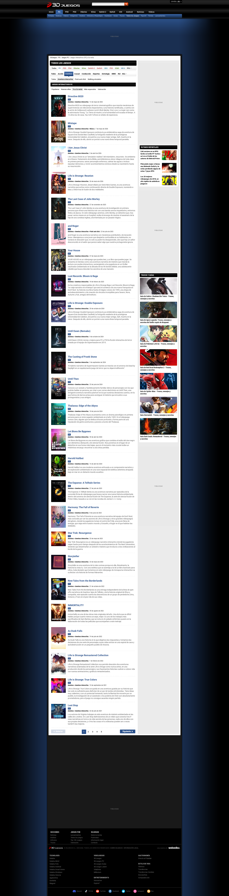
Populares (55, 89)
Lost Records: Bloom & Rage (83, 276)
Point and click (80, 79)
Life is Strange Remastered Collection (88, 655)
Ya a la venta (77, 89)
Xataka (52, 858)
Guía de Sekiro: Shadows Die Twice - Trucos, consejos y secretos (157, 297)
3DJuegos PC (99, 861)
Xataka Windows (56, 872)
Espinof (97, 883)
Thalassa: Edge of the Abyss (83, 405)
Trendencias (143, 869)
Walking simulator (94, 79)
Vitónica (141, 867)
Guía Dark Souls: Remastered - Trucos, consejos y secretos (158, 437)
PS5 (67, 12)
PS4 (74, 12)
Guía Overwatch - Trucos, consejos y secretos (157, 415)
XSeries (83, 12)
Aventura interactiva (65, 79)
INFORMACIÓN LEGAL (131, 848)
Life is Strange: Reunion (80, 175)
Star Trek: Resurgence (80, 533)
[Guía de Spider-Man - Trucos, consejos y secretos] (158, 381)
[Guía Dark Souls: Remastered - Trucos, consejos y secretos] (158, 426)
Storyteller (73, 556)
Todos (53, 79)
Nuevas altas (66, 89)
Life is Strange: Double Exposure (85, 303)
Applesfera (54, 878)
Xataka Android (55, 867)
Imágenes (74, 16)
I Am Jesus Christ (77, 147)
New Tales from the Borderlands (85, 580)
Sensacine (98, 880)
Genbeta (53, 881)
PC (59, 12)
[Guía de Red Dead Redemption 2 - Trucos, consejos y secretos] (158, 357)
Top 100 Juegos (76, 840)
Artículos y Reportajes (95, 16)
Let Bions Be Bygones (79, 431)
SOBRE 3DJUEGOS (116, 848)
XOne (93, 12)
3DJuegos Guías (100, 864)
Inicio (51, 12)
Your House (74, 250)
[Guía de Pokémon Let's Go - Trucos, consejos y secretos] (158, 333)
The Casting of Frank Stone (82, 356)
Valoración (102, 89)
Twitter (128, 891)
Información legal (97, 840)
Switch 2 (102, 12)
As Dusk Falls (75, 631)
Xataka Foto (54, 864)
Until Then (73, 378)
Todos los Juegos (132, 16)
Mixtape (72, 123)
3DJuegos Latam (100, 867)
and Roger (73, 226)
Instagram (140, 891)
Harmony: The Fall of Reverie (83, 507)
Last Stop (73, 705)
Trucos (122, 16)
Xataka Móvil (54, 861)
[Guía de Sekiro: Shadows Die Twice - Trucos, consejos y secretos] (158, 286)
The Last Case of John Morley (84, 199)
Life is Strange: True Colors (82, 679)
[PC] (150, 16)
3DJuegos (53, 58)
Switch (112, 12)
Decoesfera (142, 875)
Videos (151, 12)
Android (129, 12)
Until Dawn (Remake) (79, 331)
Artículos (53, 840)
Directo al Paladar (144, 858)
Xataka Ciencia (55, 875)
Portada (51, 16)
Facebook (116, 891)
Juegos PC (65, 58)
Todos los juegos (77, 838)
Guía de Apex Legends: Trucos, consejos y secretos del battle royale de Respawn (155, 321)
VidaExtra (97, 869)
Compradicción (143, 878)
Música (92, 129)
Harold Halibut (75, 458)
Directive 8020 (75, 96)
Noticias (140, 12)
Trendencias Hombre (146, 872)
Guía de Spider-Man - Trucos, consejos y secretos (155, 392)
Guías (116, 16)
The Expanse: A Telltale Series (84, 482)
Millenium (97, 872)
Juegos (56, 847)
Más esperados (90, 89)
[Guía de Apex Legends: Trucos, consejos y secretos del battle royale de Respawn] (158, 309)
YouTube (103, 891)
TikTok (91, 891)
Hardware (108, 16)
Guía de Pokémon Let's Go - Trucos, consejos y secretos (157, 345)
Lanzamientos (160, 16)
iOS (120, 12)
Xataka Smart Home (57, 869)
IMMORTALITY (76, 605)
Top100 (143, 16)
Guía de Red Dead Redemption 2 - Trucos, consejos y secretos (155, 368)
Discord (79, 891)
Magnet (52, 883)
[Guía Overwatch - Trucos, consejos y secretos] (158, 405)
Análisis (82, 16)
